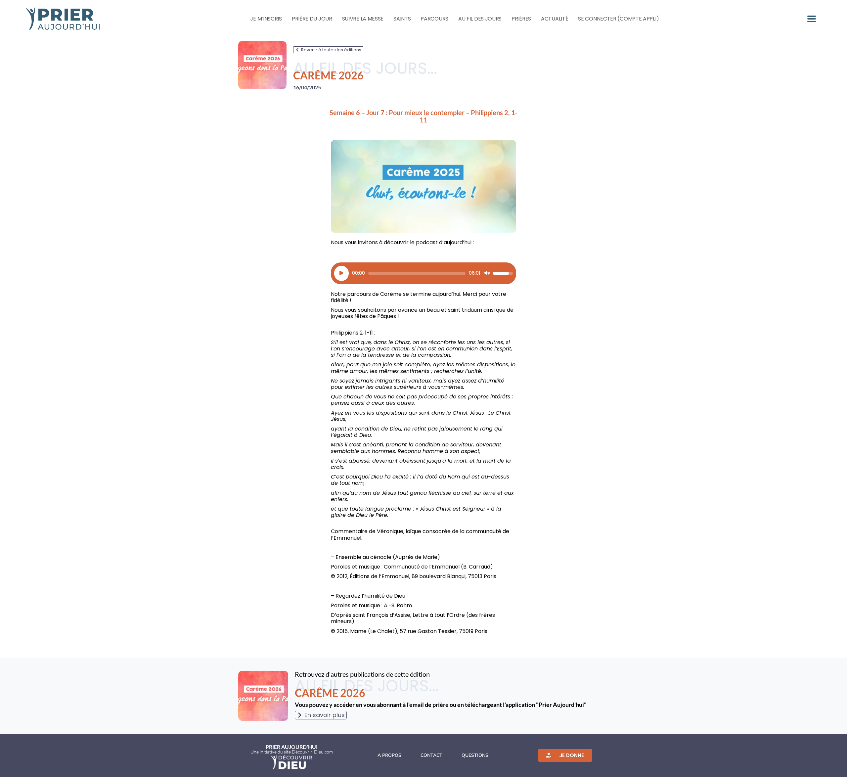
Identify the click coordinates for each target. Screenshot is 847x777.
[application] (423, 273)
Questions (475, 755)
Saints (402, 19)
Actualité (554, 19)
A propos (389, 755)
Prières (521, 19)
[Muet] (487, 273)
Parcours (434, 19)
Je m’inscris (266, 19)
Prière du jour (312, 19)
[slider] (417, 273)
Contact (431, 755)
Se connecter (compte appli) (618, 19)
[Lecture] (341, 273)
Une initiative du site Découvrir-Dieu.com (291, 751)
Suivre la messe (363, 19)
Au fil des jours (480, 19)
